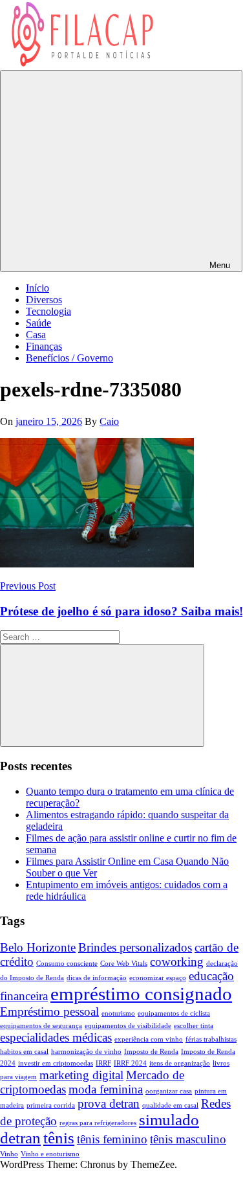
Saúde (38, 322)
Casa (36, 334)
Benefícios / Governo (69, 357)
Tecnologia (48, 311)
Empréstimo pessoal (49, 1011)
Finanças (44, 346)
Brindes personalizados (135, 947)
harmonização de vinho (86, 1051)
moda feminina (106, 1089)
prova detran (109, 1103)
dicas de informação (97, 977)
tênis (58, 1138)
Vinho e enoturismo (50, 1154)
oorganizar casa (168, 1091)
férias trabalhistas (211, 1039)
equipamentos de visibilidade (128, 1025)
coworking (177, 961)
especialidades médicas (56, 1037)
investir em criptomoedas (55, 1063)
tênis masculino (188, 1139)
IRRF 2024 (130, 1063)
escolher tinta (193, 1025)
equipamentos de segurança (41, 1025)
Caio (109, 421)
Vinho (9, 1154)
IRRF (103, 1063)
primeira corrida (50, 1105)
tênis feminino (112, 1139)
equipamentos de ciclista (174, 1013)
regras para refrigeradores (97, 1122)
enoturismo (118, 1013)
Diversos (44, 299)
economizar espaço (157, 977)
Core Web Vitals (123, 963)
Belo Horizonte (38, 947)
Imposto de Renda (151, 1051)
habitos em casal (24, 1051)
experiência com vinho (148, 1039)
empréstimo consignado (141, 993)
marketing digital (81, 1075)
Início (37, 287)
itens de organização (179, 1063)
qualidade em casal (170, 1105)
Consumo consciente (67, 963)
